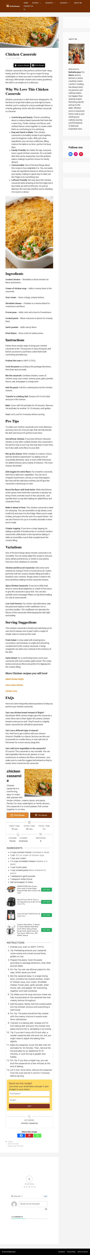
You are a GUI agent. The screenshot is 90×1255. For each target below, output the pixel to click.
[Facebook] (21, 1136)
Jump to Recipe (23, 65)
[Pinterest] (29, 1136)
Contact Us (28, 6)
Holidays (63, 3)
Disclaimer (61, 1252)
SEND (29, 1106)
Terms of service (83, 1252)
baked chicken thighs (14, 679)
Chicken (10, 1141)
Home (26, 3)
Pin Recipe (42, 815)
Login (45, 1196)
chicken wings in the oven (15, 1146)
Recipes (35, 3)
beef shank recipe (13, 1144)
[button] (24, 9)
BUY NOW (46, 889)
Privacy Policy (71, 1252)
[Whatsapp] (37, 1136)
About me (78, 3)
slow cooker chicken (14, 685)
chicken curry (11, 691)
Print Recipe (39, 65)
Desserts (49, 3)
